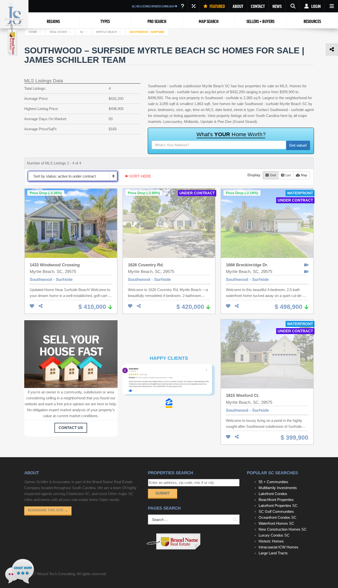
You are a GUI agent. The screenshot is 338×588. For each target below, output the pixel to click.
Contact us (71, 428)
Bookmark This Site (48, 510)
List (288, 175)
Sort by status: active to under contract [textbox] (64, 176)
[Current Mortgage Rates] (193, 6)
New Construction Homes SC (283, 529)
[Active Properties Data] (182, 6)
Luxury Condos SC (274, 535)
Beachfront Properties (276, 500)
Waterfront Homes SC (276, 523)
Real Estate (58, 31)
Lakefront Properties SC (278, 505)
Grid (273, 175)
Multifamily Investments (278, 488)
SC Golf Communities (276, 511)
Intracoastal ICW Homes (278, 547)
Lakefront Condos (273, 494)
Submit (162, 493)
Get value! (298, 145)
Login (316, 6)
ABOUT (238, 6)
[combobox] (72, 176)
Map (304, 175)
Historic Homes (271, 541)
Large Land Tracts (273, 553)
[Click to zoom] (169, 381)
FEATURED (217, 6)
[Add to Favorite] (32, 306)
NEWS (277, 6)
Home (33, 31)
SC (82, 31)
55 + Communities (273, 482)
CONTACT (258, 6)
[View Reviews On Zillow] (169, 403)
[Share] (41, 306)
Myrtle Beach (106, 31)
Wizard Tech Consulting (56, 574)
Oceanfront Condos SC (277, 517)
